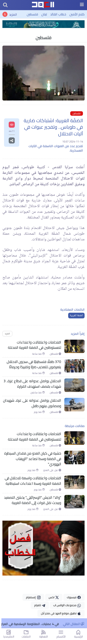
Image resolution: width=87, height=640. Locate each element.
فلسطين (32, 14)
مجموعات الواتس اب (65, 605)
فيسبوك (72, 597)
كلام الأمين (77, 14)
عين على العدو (51, 470)
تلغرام (37, 605)
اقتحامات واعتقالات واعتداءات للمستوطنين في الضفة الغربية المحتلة (34, 345)
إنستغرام (31, 597)
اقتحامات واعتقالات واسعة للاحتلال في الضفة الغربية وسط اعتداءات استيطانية (33, 480)
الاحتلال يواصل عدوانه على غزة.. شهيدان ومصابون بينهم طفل (32, 403)
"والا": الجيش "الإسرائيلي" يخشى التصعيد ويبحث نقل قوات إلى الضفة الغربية (32, 500)
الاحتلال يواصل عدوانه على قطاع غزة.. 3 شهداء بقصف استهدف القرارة (32, 383)
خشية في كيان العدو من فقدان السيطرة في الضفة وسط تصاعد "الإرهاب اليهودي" (32, 459)
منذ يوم (38, 412)
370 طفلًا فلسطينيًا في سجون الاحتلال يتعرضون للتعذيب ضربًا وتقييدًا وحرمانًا (34, 364)
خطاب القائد (58, 14)
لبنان (44, 14)
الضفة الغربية (76, 315)
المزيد (13, 14)
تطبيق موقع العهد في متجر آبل (59, 613)
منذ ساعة (37, 354)
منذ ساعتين (36, 392)
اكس (52, 597)
